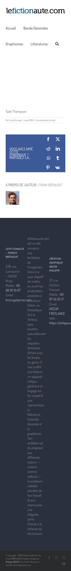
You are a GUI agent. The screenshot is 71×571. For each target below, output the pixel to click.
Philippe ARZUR (12, 561)
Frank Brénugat (15, 120)
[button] (57, 44)
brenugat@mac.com (18, 300)
